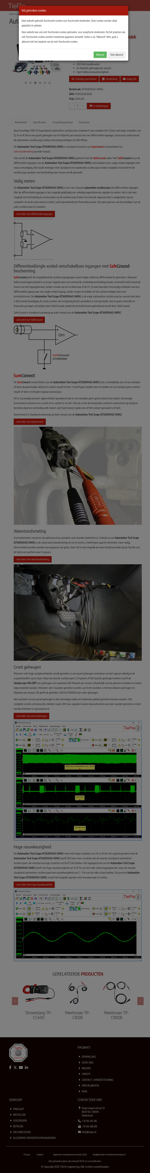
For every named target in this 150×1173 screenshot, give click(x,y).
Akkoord (100, 54)
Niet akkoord (116, 54)
